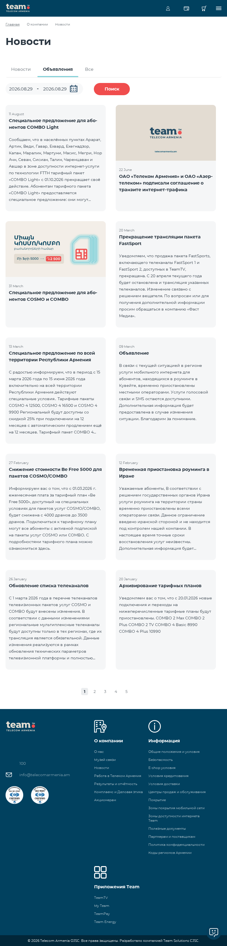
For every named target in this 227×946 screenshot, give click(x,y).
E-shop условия (162, 768)
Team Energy (105, 922)
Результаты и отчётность (115, 784)
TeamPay (102, 914)
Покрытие (157, 800)
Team (18, 7)
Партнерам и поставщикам (171, 836)
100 (22, 763)
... (74, 88)
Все (89, 69)
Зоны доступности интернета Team (174, 818)
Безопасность (160, 760)
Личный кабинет (168, 8)
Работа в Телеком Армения (117, 776)
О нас (99, 752)
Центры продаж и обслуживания (177, 792)
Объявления (58, 69)
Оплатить (186, 8)
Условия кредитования (168, 776)
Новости (21, 69)
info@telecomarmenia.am (44, 774)
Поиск (112, 89)
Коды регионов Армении (170, 853)
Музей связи (105, 760)
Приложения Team (117, 886)
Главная (13, 24)
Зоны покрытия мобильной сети (176, 808)
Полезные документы (167, 828)
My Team (101, 906)
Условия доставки (164, 784)
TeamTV (101, 897)
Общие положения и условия (174, 752)
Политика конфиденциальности (176, 844)
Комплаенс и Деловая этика (118, 792)
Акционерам (105, 800)
